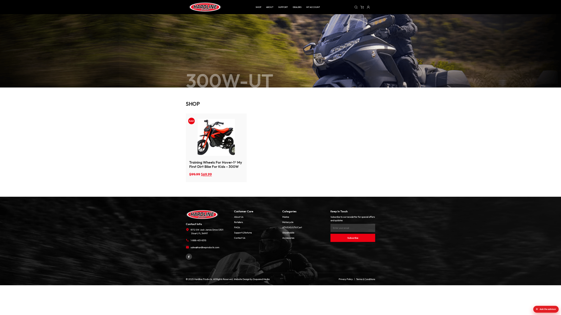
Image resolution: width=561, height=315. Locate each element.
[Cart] (362, 7)
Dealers (297, 7)
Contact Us (239, 237)
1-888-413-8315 (198, 240)
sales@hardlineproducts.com (205, 247)
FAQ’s (237, 227)
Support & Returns (243, 232)
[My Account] (368, 7)
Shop (258, 7)
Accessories (288, 237)
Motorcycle (287, 222)
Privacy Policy (346, 279)
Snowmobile (288, 232)
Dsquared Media (261, 279)
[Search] (356, 7)
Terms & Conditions (365, 279)
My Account (313, 7)
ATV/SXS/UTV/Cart (292, 227)
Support (283, 7)
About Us (238, 216)
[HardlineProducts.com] (205, 7)
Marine (285, 216)
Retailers (238, 222)
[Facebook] (189, 256)
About (269, 7)
